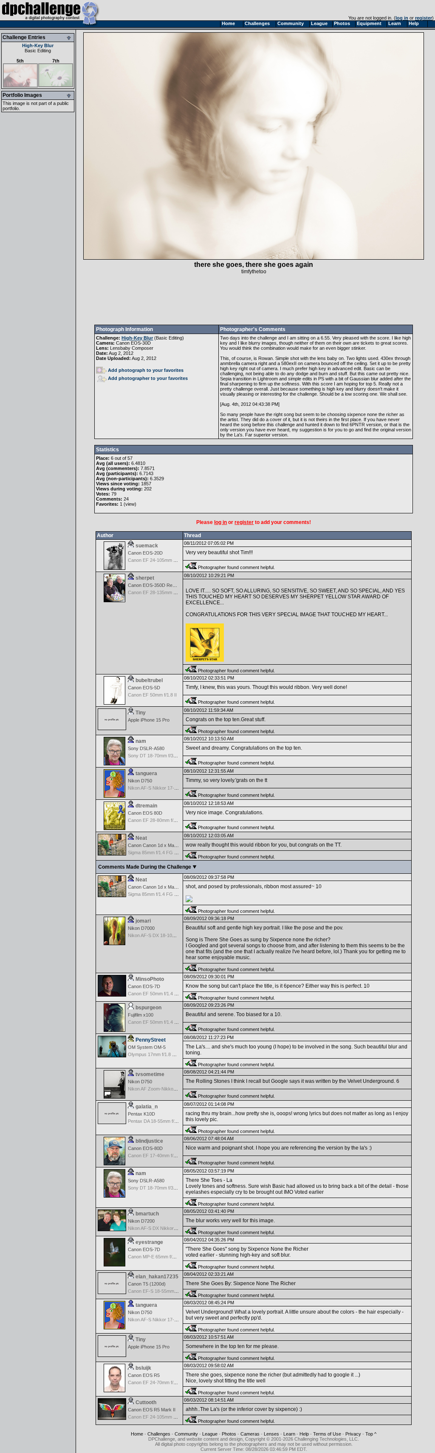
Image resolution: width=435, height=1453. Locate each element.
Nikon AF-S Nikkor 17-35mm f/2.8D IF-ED (171, 787)
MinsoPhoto (150, 979)
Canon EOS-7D (144, 986)
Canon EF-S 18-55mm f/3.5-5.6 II (162, 1291)
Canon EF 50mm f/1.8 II (152, 694)
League (210, 1433)
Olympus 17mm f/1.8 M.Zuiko (158, 1054)
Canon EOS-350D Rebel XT (157, 585)
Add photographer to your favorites (148, 378)
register (423, 17)
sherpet (145, 578)
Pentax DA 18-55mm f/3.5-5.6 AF (161, 1121)
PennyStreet (151, 1040)
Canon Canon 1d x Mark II (155, 845)
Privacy (353, 1433)
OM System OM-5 (147, 1047)
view (130, 504)
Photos (229, 1433)
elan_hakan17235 (157, 1277)
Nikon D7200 (141, 1221)
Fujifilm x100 (140, 1014)
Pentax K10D (141, 1113)
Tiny (141, 713)
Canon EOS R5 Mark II (151, 1409)
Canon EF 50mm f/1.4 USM (156, 993)
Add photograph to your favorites (146, 370)
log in (401, 17)
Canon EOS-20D (145, 552)
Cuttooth (146, 1402)
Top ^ (370, 1433)
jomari (143, 921)
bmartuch (147, 1214)
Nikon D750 (140, 780)
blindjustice (149, 1141)
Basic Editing (38, 50)
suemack (147, 546)
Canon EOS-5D (144, 687)
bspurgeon (148, 1008)
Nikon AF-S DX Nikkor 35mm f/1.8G (165, 1228)
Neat (141, 838)
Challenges (158, 1433)
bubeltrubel (149, 680)
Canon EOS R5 (144, 1375)
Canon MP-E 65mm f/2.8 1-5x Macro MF (170, 1256)
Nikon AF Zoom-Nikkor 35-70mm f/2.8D (168, 1088)
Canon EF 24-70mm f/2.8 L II (157, 1382)
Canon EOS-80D (145, 1148)
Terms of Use (327, 1433)
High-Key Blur (38, 45)
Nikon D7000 (141, 928)
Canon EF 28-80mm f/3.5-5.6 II (160, 820)
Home (137, 1433)
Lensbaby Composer (131, 348)
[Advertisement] (253, 299)
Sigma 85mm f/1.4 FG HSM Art (159, 852)
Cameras (250, 1433)
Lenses (271, 1433)
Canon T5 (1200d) (147, 1283)
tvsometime (150, 1074)
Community (186, 1433)
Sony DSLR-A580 (146, 748)
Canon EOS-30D (133, 343)
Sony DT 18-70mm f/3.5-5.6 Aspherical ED (171, 755)
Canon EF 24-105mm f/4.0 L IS (160, 560)
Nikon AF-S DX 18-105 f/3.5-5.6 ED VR (168, 935)
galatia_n (147, 1107)
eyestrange (149, 1242)
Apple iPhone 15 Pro (148, 719)
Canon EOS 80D (145, 813)
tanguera (146, 773)
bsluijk (143, 1368)
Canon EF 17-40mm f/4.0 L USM (161, 1155)
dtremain (146, 806)
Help (304, 1433)
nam (141, 741)
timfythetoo (253, 272)
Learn (289, 1433)
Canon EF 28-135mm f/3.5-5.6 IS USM (167, 592)
